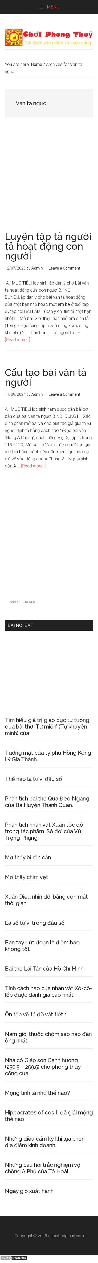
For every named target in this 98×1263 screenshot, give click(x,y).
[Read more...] (17, 339)
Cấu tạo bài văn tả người (46, 377)
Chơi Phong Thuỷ (49, 37)
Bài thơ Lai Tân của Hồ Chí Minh (44, 968)
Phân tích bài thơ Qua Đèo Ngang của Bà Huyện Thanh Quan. (47, 801)
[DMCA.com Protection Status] (13, 1259)
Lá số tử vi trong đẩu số (35, 923)
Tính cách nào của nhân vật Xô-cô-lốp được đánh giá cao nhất (48, 991)
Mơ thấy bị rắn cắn (28, 857)
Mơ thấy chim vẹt (26, 877)
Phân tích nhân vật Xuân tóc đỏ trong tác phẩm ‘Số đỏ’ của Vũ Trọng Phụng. (44, 831)
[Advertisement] (49, 180)
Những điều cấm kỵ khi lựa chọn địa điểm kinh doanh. (45, 1142)
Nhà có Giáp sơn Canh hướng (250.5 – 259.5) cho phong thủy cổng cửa (43, 1067)
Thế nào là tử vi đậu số (33, 779)
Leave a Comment (64, 268)
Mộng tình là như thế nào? (37, 1093)
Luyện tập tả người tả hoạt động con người (48, 246)
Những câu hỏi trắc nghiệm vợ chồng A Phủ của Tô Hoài (42, 1168)
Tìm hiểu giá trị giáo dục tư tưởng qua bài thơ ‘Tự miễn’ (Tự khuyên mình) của (47, 726)
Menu (53, 7)
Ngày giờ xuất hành (29, 1191)
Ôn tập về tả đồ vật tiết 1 (36, 1014)
